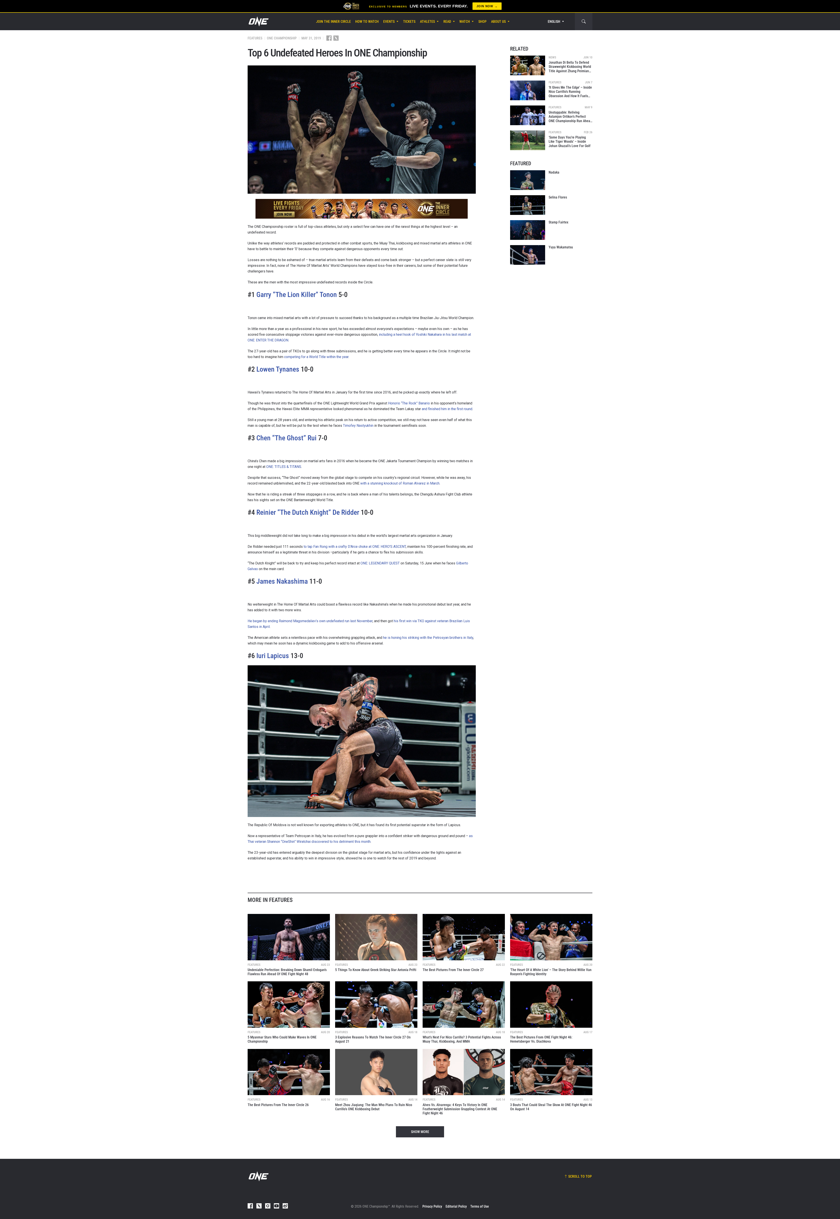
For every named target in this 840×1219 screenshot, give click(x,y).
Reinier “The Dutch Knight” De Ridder (307, 512)
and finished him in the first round (447, 409)
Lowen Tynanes (277, 369)
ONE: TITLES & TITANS (283, 467)
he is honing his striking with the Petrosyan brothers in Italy (428, 638)
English (554, 21)
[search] (583, 21)
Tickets (409, 21)
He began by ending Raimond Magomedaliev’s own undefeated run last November (310, 621)
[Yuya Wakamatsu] (527, 255)
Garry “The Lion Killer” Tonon (296, 294)
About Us (498, 21)
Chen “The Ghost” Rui (286, 438)
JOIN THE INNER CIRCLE (333, 21)
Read (447, 21)
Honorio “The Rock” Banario (409, 403)
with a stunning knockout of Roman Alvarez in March (399, 483)
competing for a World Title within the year (316, 357)
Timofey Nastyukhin (358, 425)
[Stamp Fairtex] (527, 230)
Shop (482, 21)
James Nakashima (282, 581)
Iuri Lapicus (272, 656)
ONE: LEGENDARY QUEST (380, 563)
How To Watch (367, 21)
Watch (464, 21)
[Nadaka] (527, 180)
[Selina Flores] (527, 205)
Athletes (427, 21)
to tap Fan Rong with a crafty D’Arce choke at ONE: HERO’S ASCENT (355, 547)
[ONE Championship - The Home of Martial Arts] (258, 21)
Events (389, 21)
